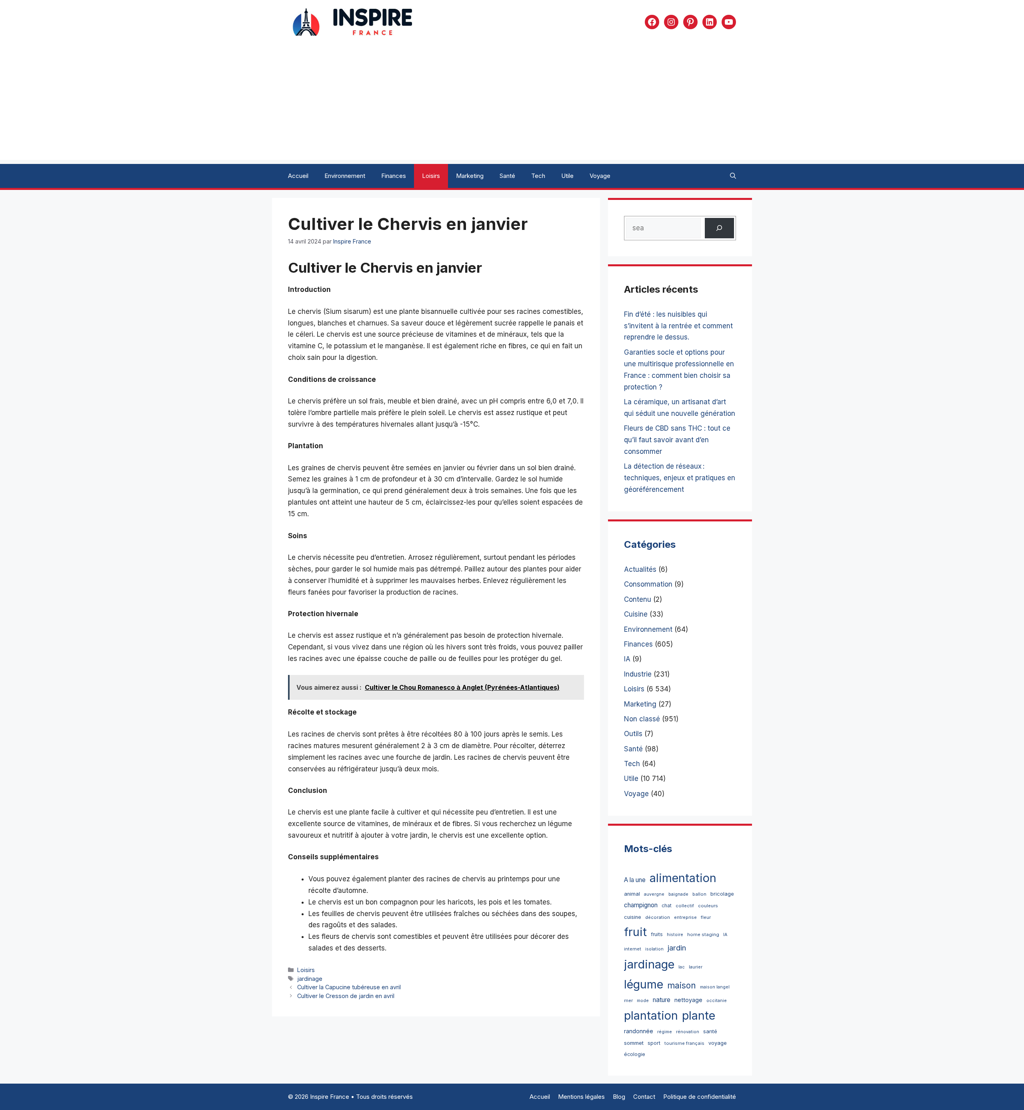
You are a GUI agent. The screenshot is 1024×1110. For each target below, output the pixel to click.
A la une (635, 880)
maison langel (715, 987)
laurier (695, 967)
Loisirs (431, 176)
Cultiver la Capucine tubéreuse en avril (349, 987)
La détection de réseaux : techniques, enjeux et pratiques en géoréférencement (679, 477)
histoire (675, 934)
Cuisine (636, 614)
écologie (634, 1054)
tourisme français (684, 1043)
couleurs (708, 905)
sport (654, 1043)
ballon (699, 894)
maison (681, 985)
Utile (567, 176)
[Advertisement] (512, 104)
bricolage (722, 893)
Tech (538, 176)
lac (681, 967)
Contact (644, 1096)
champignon (641, 905)
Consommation (648, 584)
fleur (706, 917)
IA (627, 659)
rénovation (687, 1031)
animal (632, 894)
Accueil (298, 176)
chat (667, 905)
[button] (733, 176)
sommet (634, 1043)
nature (661, 1000)
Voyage (600, 176)
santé (710, 1031)
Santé (507, 176)
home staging (703, 934)
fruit (635, 932)
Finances (393, 176)
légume (643, 984)
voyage (717, 1043)
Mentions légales (581, 1096)
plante (698, 1015)
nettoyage (688, 999)
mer (628, 1000)
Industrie (638, 674)
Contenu (637, 599)
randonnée (638, 1031)
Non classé (642, 719)
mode (643, 1000)
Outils (633, 734)
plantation (651, 1015)
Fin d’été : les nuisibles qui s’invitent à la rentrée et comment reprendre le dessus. (678, 325)
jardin (677, 947)
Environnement (344, 176)
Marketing (470, 176)
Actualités (640, 569)
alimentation (683, 878)
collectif (685, 905)
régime (664, 1031)
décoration (657, 917)
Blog (619, 1096)
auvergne (654, 894)
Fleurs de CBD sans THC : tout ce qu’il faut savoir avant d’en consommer (677, 439)
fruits (657, 934)
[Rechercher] (719, 228)
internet (632, 949)
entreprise (685, 917)
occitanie (716, 1000)
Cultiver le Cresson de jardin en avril (345, 995)
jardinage (309, 978)
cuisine (632, 917)
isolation (654, 949)
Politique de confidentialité (699, 1096)
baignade (678, 894)
